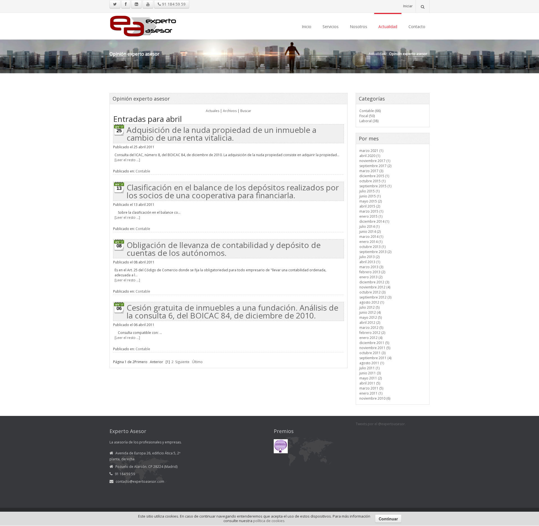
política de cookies (269, 520)
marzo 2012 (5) (371, 327)
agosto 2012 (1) (371, 302)
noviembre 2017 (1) (374, 160)
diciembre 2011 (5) (374, 342)
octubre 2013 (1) (372, 246)
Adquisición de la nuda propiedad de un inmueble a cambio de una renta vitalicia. (221, 133)
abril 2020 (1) (369, 155)
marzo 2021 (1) (371, 150)
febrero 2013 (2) (372, 272)
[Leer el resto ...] (127, 160)
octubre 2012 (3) (372, 292)
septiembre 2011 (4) (375, 358)
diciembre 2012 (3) (374, 282)
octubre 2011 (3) (372, 352)
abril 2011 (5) (369, 383)
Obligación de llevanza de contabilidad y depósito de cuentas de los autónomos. (224, 249)
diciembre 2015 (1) (374, 176)
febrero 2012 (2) (372, 332)
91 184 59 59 (173, 4)
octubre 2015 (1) (372, 181)
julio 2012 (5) (369, 307)
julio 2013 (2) (369, 256)
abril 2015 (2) (369, 206)
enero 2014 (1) (370, 241)
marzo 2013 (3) (371, 267)
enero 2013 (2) (370, 277)
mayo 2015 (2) (370, 201)
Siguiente (182, 361)
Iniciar (408, 6)
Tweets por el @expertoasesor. (381, 424)
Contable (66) (370, 110)
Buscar (245, 110)
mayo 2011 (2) (370, 378)
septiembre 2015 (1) (375, 186)
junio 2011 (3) (370, 373)
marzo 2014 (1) (371, 236)
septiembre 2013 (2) (375, 251)
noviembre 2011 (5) (374, 347)
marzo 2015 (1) (371, 211)
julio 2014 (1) (369, 226)
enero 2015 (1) (370, 216)
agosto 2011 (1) (371, 363)
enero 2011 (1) (370, 393)
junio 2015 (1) (370, 196)
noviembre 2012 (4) (374, 287)
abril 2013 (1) (369, 261)
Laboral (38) (368, 121)
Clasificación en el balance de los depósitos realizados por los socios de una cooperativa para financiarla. (233, 191)
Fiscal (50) (367, 115)
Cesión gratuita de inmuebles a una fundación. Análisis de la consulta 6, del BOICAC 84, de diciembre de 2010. (232, 311)
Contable (143, 171)
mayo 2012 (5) (370, 317)
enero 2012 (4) (370, 337)
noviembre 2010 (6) (374, 398)
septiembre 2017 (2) (375, 165)
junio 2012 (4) (370, 312)
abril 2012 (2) (369, 322)
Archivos (230, 110)
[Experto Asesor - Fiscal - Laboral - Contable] (143, 25)
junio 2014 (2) (370, 231)
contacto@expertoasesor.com (140, 481)
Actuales (212, 110)
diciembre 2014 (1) (374, 221)
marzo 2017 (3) (371, 170)
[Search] (422, 6)
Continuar (388, 519)
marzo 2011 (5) (371, 388)
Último (197, 361)
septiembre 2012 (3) (375, 297)
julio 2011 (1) (369, 368)
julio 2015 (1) (369, 191)
